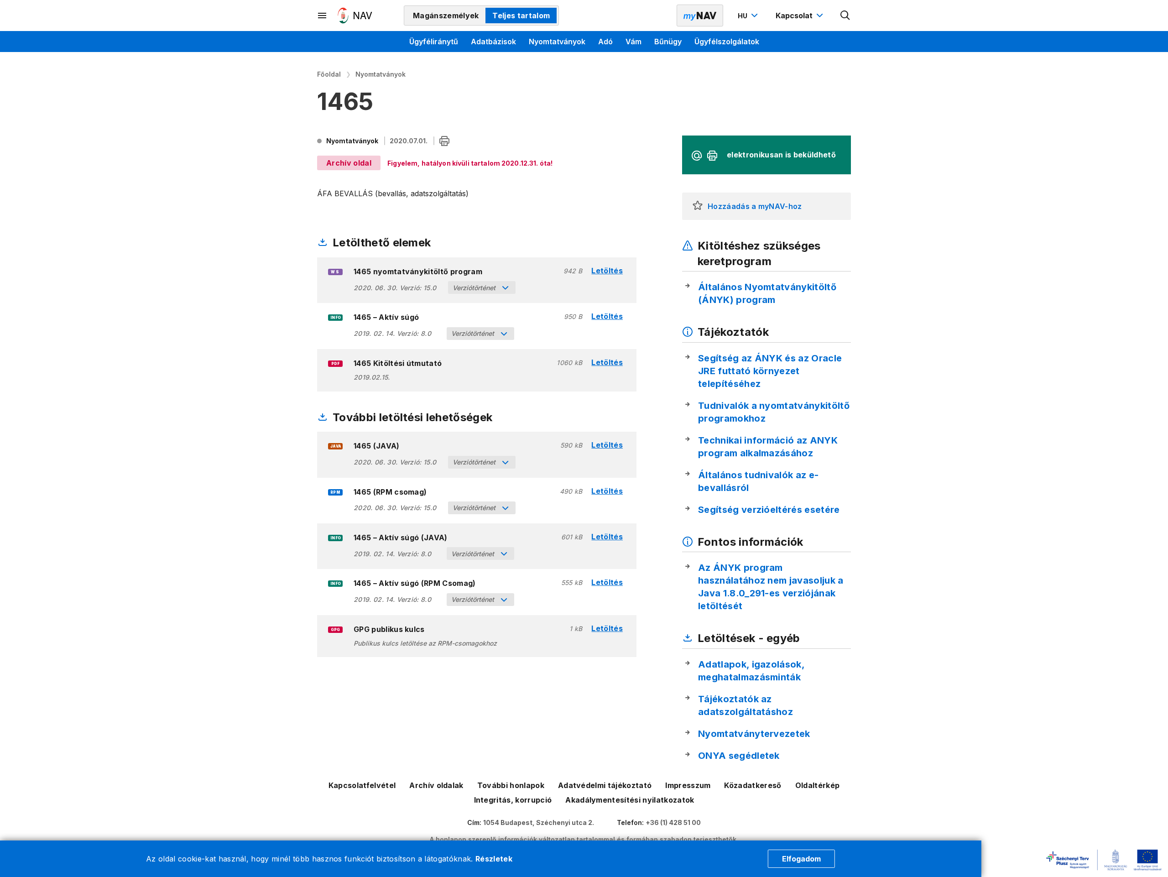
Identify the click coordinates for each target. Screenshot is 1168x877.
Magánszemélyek (446, 15)
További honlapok (510, 785)
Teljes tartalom (521, 15)
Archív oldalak (436, 785)
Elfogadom (801, 858)
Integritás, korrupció (513, 799)
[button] (697, 206)
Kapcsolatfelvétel (362, 785)
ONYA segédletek (739, 755)
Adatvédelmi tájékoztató (605, 785)
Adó (605, 41)
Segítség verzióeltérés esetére (769, 509)
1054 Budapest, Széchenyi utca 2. (538, 822)
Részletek (493, 858)
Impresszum (687, 785)
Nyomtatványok (557, 41)
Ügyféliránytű (433, 41)
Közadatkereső (752, 785)
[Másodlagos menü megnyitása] (322, 15)
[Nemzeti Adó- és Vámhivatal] (355, 15)
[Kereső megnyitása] (845, 15)
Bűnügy (668, 41)
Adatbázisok (493, 41)
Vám (633, 41)
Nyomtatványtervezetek (754, 733)
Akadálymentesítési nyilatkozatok (629, 799)
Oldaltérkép (817, 785)
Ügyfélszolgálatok (726, 41)
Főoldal (329, 74)
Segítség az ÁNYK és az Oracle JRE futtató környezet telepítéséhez (770, 371)
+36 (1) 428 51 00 (673, 822)
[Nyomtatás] (444, 142)
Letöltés (607, 270)
